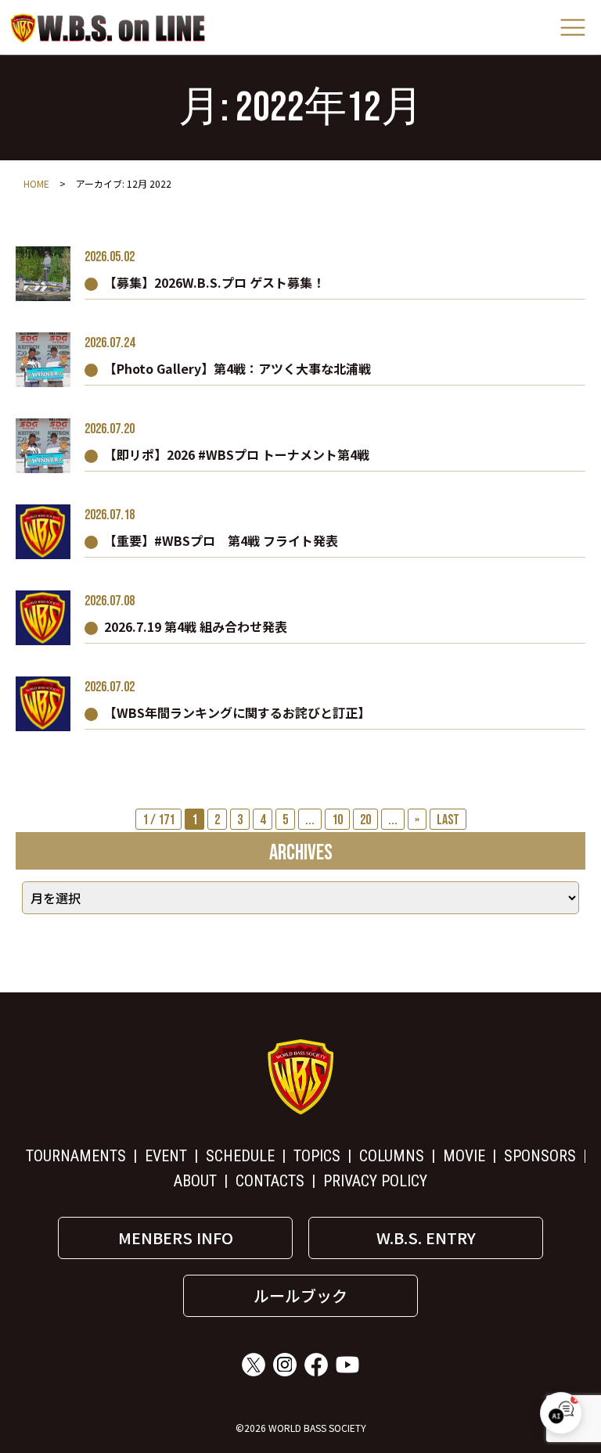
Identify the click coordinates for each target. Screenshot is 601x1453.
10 (337, 820)
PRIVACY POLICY (375, 1180)
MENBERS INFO (175, 1237)
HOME (36, 183)
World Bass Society (108, 28)
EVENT (166, 1155)
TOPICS (316, 1155)
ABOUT (195, 1180)
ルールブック (300, 1295)
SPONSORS (540, 1155)
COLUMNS (391, 1155)
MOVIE (464, 1155)
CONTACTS (270, 1180)
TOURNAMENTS (76, 1155)
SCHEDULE (240, 1155)
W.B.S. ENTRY (426, 1237)
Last (448, 820)
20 (365, 820)
